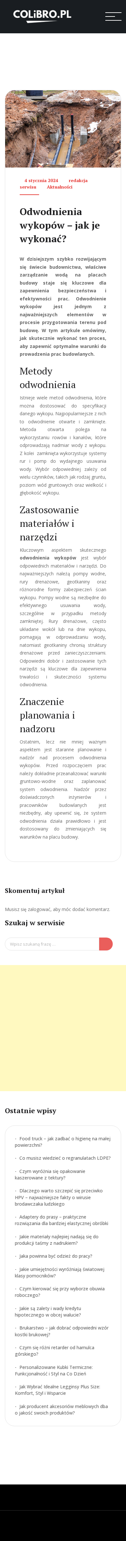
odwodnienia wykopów (48, 558)
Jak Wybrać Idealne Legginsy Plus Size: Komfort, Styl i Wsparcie (57, 1390)
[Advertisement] (63, 1028)
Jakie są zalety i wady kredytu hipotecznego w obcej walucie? (48, 1311)
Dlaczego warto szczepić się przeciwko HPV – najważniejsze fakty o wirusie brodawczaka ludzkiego (59, 1197)
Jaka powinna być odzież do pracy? (55, 1256)
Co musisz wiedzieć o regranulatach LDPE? (65, 1158)
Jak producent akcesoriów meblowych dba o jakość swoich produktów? (61, 1409)
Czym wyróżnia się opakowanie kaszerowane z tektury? (50, 1174)
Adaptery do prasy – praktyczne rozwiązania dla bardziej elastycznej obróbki (61, 1220)
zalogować (39, 909)
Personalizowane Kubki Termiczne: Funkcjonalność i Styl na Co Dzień (54, 1370)
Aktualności (59, 187)
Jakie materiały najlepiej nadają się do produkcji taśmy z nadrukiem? (57, 1239)
